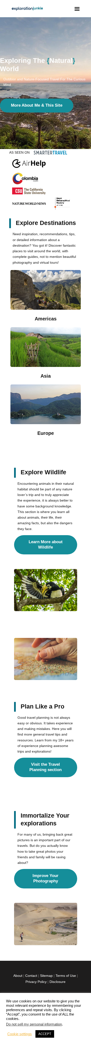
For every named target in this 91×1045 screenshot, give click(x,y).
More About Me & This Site (36, 105)
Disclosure (58, 982)
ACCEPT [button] (44, 1034)
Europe (45, 433)
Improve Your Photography (45, 878)
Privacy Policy (36, 982)
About (17, 976)
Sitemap (46, 976)
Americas (46, 318)
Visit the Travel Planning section (45, 767)
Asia (46, 376)
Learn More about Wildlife (46, 545)
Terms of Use (66, 976)
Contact (31, 976)
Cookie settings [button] (19, 1034)
